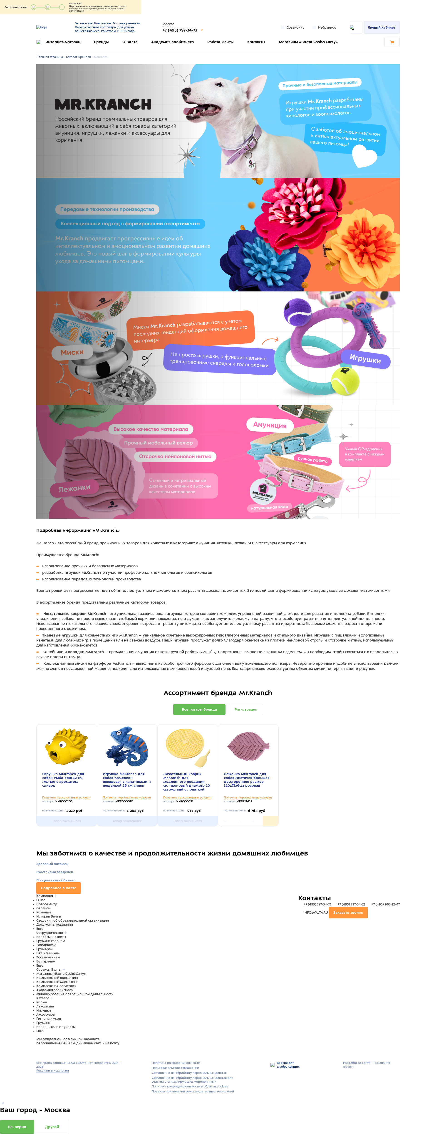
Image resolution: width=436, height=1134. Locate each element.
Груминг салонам (50, 941)
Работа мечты (220, 42)
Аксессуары (45, 1014)
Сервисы (43, 908)
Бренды (101, 42)
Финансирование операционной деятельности (75, 994)
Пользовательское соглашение (175, 1067)
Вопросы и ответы (51, 937)
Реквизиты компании (52, 1070)
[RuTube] (39, 1052)
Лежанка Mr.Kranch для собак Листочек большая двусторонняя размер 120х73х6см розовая (247, 779)
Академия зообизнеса (172, 42)
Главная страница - (51, 57)
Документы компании (54, 924)
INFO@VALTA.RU (316, 912)
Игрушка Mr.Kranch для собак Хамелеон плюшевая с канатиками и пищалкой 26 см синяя (127, 779)
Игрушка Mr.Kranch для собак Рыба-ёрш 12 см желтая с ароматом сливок (63, 779)
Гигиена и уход (48, 1018)
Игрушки (43, 1010)
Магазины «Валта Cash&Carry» (308, 42)
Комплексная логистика (56, 986)
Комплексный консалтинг (57, 978)
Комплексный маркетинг (57, 982)
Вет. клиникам (48, 953)
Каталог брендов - (79, 57)
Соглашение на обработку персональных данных (189, 1072)
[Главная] (52, 27)
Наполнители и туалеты (56, 1027)
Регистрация (246, 709)
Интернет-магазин (62, 42)
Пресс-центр (46, 904)
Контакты (256, 42)
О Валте (130, 42)
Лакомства (45, 1006)
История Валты (48, 916)
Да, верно (17, 1127)
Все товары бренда (199, 709)
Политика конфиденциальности (176, 1062)
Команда (43, 912)
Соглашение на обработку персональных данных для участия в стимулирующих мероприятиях (192, 1079)
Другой (52, 1127)
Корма (41, 1002)
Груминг (43, 1023)
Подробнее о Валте (58, 888)
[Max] (44, 1052)
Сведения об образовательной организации (72, 920)
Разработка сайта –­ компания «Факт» (366, 1064)
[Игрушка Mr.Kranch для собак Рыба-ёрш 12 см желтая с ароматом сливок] (67, 746)
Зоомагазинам (48, 957)
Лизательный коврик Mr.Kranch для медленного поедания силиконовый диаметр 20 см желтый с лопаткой (186, 781)
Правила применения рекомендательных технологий (193, 1091)
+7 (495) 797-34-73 (180, 30)
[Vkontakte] (49, 1052)
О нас (40, 900)
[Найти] (356, 27)
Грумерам (44, 949)
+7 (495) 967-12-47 (385, 904)
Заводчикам (46, 945)
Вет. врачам (45, 961)
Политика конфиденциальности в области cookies (190, 1086)
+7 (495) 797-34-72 (351, 904)
